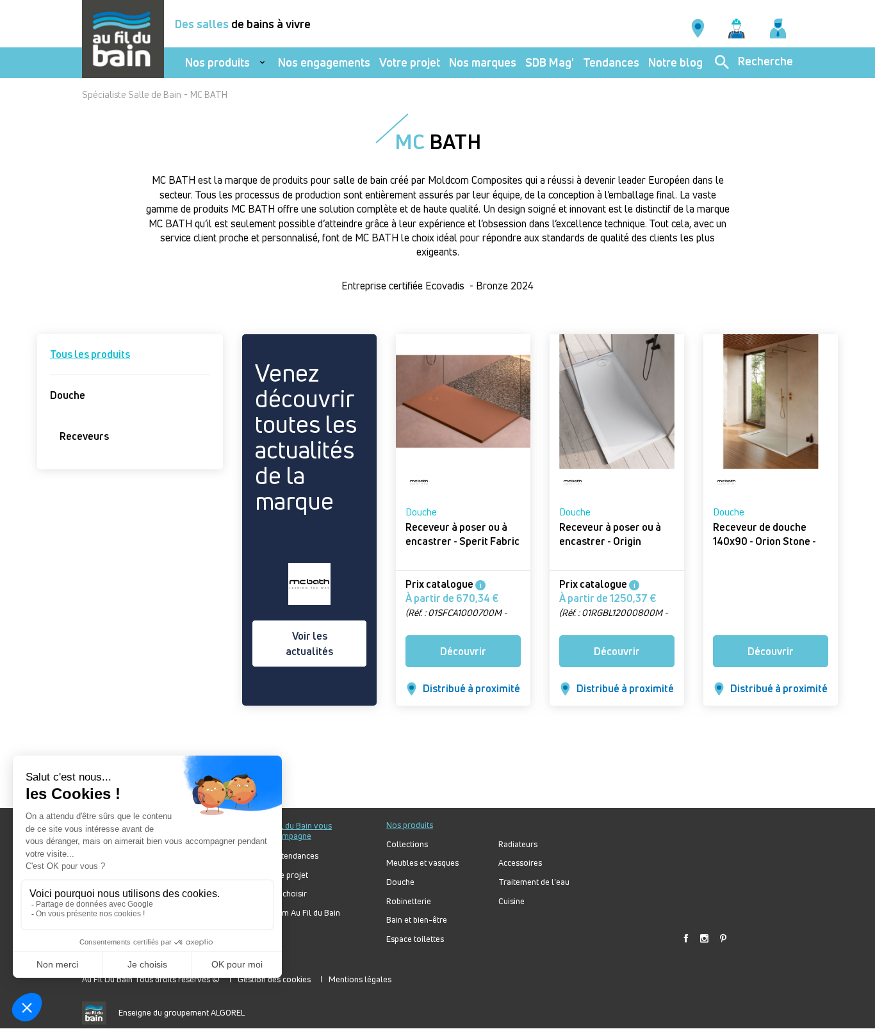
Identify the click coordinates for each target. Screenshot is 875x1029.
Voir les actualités (309, 643)
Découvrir (463, 651)
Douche (67, 395)
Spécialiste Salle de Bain (131, 94)
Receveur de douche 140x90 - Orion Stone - (764, 534)
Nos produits (217, 62)
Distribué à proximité (471, 688)
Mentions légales (360, 979)
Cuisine (511, 901)
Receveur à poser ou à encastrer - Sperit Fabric (462, 534)
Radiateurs (517, 844)
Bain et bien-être (416, 920)
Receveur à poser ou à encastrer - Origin (610, 534)
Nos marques (482, 62)
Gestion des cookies (274, 979)
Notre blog (675, 62)
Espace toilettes (415, 939)
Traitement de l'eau (533, 882)
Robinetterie (408, 901)
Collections (407, 844)
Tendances (611, 62)
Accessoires (520, 863)
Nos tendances (291, 856)
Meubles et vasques (422, 863)
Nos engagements (324, 62)
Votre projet (409, 62)
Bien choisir (286, 893)
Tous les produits (90, 354)
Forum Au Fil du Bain (302, 913)
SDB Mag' (549, 62)
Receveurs (84, 436)
